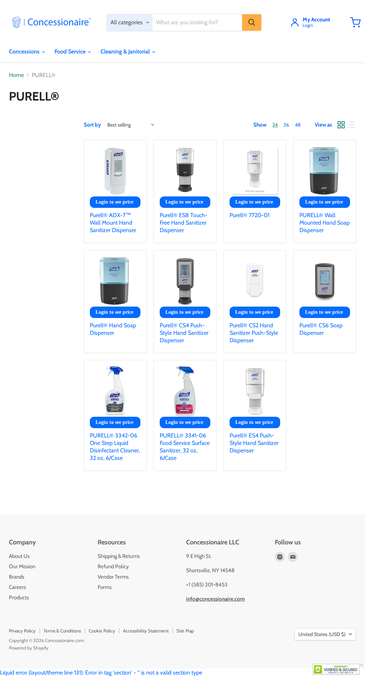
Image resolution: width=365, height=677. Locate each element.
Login (308, 25)
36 (286, 125)
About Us (19, 556)
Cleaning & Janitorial (126, 51)
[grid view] (341, 125)
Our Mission (22, 566)
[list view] (351, 125)
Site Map (185, 631)
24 (275, 125)
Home (16, 75)
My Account (316, 20)
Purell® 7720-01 (249, 215)
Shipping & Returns (119, 556)
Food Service (71, 51)
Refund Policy (113, 566)
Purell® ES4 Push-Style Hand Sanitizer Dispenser (254, 443)
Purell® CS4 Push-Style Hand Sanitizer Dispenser (184, 333)
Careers (17, 587)
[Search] (251, 22)
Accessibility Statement (146, 631)
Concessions (25, 51)
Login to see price (114, 202)
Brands (16, 577)
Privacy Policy (22, 631)
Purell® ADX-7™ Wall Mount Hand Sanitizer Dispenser (113, 223)
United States (321, 634)
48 (297, 125)
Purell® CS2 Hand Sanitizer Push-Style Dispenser (254, 333)
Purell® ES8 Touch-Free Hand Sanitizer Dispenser (183, 223)
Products (19, 597)
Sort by (92, 125)
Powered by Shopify (28, 648)
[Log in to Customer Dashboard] (295, 22)
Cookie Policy (102, 631)
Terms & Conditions (62, 631)
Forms (105, 587)
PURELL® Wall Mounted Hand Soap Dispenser (324, 223)
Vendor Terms (113, 577)
